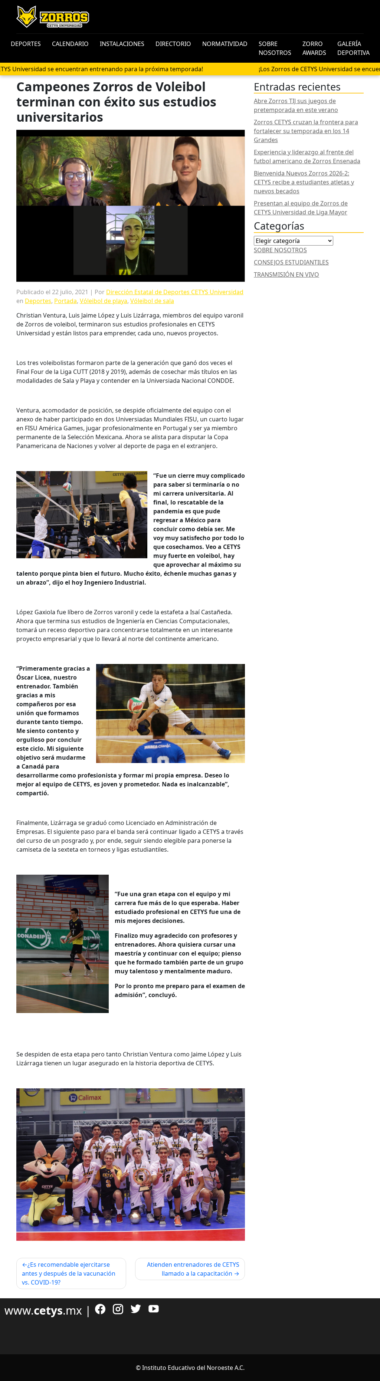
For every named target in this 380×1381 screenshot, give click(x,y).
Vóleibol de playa (103, 301)
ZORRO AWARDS (314, 48)
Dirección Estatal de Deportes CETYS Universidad (174, 292)
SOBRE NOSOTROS (275, 48)
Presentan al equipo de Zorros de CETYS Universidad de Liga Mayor (301, 207)
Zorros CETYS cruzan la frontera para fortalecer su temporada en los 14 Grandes (306, 131)
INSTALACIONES (122, 44)
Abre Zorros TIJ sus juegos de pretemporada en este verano (296, 105)
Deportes (38, 301)
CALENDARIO (70, 44)
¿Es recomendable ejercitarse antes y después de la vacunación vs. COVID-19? (68, 1273)
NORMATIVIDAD (225, 44)
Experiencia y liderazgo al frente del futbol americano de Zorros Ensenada (307, 156)
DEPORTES (26, 44)
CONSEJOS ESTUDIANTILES (291, 262)
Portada (65, 301)
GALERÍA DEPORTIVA (353, 48)
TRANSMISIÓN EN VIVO (286, 274)
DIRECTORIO (173, 44)
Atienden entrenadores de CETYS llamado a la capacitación (193, 1269)
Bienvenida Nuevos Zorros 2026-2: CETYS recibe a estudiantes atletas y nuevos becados (304, 182)
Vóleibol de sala (152, 301)
